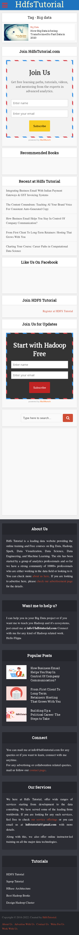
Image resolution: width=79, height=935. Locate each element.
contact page (38, 770)
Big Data (34, 27)
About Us (7, 924)
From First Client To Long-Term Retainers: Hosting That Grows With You (46, 695)
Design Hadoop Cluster (20, 902)
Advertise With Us (24, 924)
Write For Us (57, 924)
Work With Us (9, 928)
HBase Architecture (18, 888)
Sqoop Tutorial (15, 881)
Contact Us (42, 924)
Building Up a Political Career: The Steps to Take (45, 715)
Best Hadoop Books (18, 895)
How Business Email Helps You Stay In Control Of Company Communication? (45, 674)
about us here (41, 576)
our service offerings (44, 819)
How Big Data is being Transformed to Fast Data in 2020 (47, 34)
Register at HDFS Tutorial (58, 311)
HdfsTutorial (39, 4)
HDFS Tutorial (15, 874)
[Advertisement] (39, 471)
